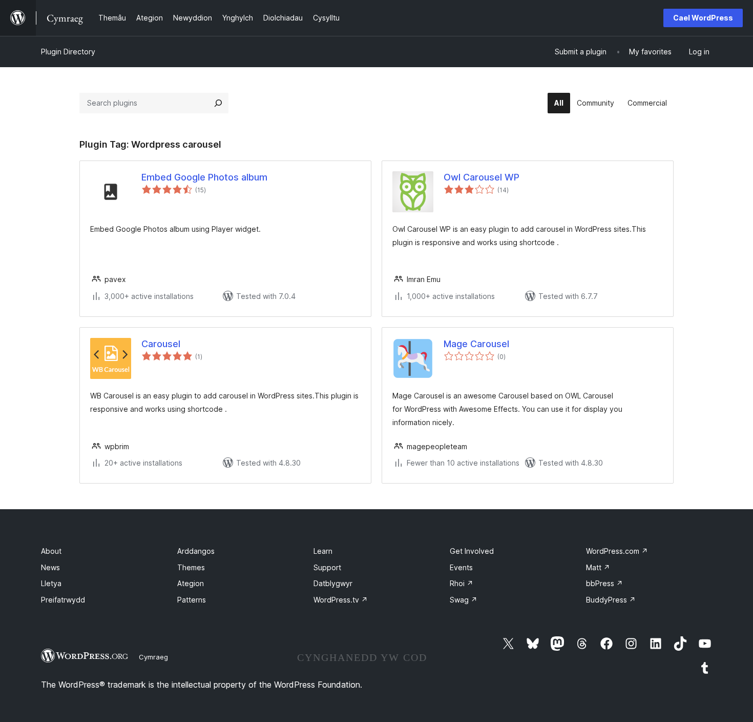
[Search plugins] (218, 103)
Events (461, 567)
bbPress (604, 583)
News (50, 567)
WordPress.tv (340, 599)
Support (327, 567)
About (51, 551)
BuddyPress (611, 599)
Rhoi (461, 583)
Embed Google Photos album (204, 177)
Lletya (51, 583)
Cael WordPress (703, 17)
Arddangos (196, 551)
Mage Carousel (476, 343)
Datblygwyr (332, 583)
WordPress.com (617, 551)
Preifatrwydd (63, 599)
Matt (598, 567)
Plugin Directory (68, 51)
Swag (463, 599)
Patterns (191, 599)
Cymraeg (153, 657)
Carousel (160, 343)
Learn (322, 551)
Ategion (190, 583)
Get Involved (472, 551)
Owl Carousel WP (481, 177)
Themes (191, 567)
